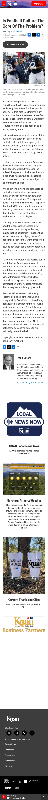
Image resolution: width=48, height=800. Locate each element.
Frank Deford (16, 31)
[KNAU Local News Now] (24, 419)
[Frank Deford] (8, 362)
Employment (10, 755)
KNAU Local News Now (24, 446)
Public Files (9, 750)
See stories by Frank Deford (30, 382)
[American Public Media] (35, 781)
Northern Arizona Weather (24, 501)
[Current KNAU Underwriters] (24, 624)
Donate (39, 4)
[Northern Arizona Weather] (24, 479)
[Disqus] (24, 675)
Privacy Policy (10, 744)
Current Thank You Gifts (24, 600)
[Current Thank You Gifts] (24, 565)
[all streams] (44, 797)
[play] (4, 797)
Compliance (10, 761)
